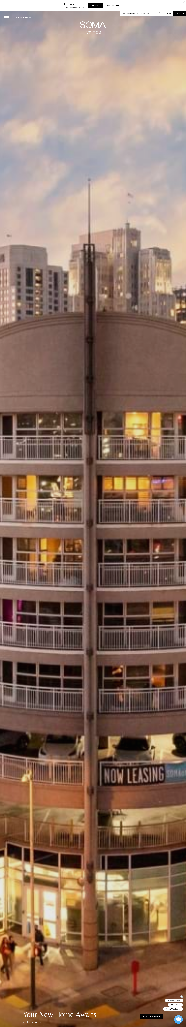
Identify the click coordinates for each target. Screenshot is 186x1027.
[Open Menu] (6, 17)
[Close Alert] (183, 2)
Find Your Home (20, 17)
